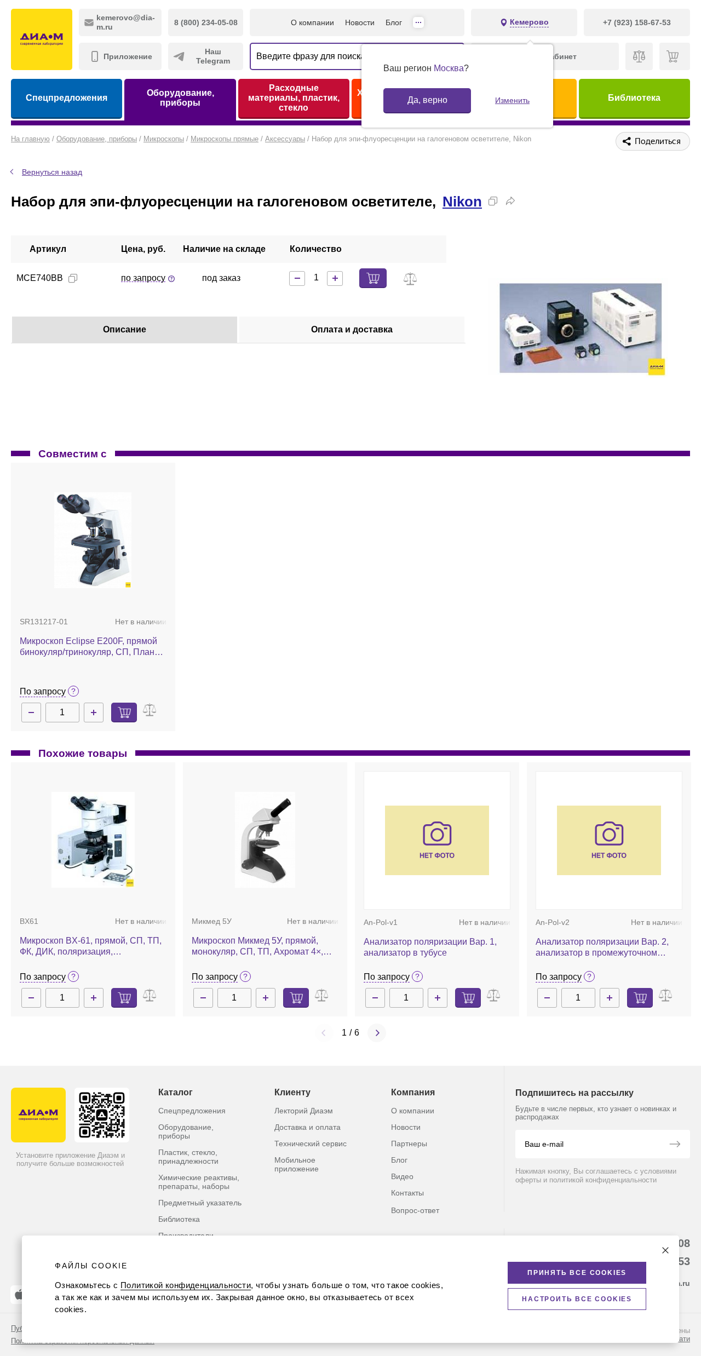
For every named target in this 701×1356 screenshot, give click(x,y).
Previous (324, 1033)
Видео (402, 1176)
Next (376, 1033)
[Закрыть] (665, 1250)
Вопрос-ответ (415, 1210)
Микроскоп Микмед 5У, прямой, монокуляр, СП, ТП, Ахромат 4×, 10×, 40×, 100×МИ (257, 946)
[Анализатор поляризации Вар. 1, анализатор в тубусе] (437, 840)
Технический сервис (310, 1143)
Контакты (407, 1192)
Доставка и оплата (307, 1127)
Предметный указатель (200, 1202)
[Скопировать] (492, 201)
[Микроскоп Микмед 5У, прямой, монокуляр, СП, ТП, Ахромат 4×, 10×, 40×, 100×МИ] (265, 840)
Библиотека (634, 97)
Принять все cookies (577, 1273)
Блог (394, 22)
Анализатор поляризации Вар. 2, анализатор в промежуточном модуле (602, 947)
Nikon (462, 201)
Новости (360, 22)
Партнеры (409, 1143)
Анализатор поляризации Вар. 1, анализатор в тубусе (430, 947)
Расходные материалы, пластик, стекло (294, 97)
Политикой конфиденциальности (185, 1285)
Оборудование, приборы (180, 97)
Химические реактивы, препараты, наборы (198, 1182)
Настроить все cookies (577, 1299)
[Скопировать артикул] (72, 278)
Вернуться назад (52, 172)
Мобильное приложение (296, 1164)
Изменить (512, 100)
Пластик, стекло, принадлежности (188, 1156)
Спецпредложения (66, 97)
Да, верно (427, 100)
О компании (312, 22)
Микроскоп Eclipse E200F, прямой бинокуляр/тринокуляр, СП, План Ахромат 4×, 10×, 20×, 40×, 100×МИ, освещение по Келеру (92, 647)
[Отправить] (674, 1145)
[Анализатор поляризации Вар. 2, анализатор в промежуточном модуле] (609, 840)
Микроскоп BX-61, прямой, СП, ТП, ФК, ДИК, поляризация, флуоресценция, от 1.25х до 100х (91, 946)
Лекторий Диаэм (303, 1110)
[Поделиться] (510, 201)
